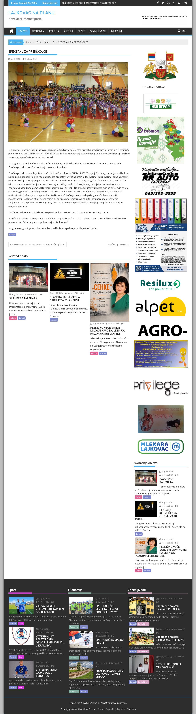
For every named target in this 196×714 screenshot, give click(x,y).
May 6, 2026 (163, 656)
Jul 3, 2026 (162, 598)
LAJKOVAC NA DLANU (31, 12)
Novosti (22, 31)
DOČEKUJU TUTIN (117, 244)
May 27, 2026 (164, 629)
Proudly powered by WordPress (77, 708)
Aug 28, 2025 (103, 632)
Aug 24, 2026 (43, 598)
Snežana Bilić (30, 59)
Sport (81, 31)
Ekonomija (38, 31)
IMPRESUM (116, 31)
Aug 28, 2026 (17, 294)
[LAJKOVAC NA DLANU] (11, 31)
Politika (54, 31)
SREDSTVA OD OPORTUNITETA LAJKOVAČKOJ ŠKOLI (39, 244)
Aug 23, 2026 (43, 662)
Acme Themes (128, 708)
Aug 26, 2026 (98, 323)
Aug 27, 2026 (57, 293)
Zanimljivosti (97, 31)
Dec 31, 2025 (103, 598)
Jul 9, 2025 (102, 663)
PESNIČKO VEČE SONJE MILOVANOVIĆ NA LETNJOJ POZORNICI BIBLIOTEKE (100, 3)
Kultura (68, 31)
